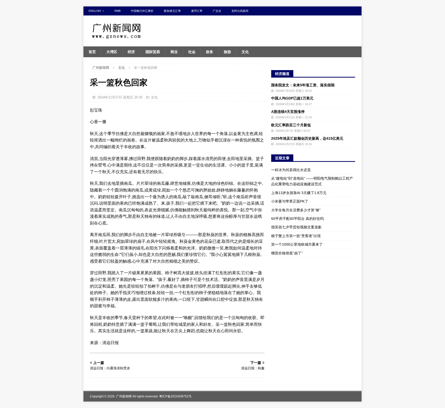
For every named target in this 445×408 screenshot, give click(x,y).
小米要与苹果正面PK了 (289, 201)
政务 (209, 52)
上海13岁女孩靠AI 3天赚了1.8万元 (299, 193)
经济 (131, 52)
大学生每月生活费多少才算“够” (296, 210)
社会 (191, 52)
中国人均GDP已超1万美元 (292, 98)
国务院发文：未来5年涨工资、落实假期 (303, 85)
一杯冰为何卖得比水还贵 (291, 170)
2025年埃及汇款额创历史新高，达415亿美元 (307, 138)
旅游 (227, 52)
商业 (174, 52)
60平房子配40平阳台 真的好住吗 (297, 219)
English (95, 10)
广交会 (217, 10)
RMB (117, 10)
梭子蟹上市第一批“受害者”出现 (296, 236)
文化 (245, 52)
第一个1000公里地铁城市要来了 (297, 244)
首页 (92, 52)
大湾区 (111, 52)
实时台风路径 (240, 10)
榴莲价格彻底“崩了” (287, 253)
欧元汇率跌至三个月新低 (291, 125)
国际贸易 (153, 52)
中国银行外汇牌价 (142, 10)
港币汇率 (196, 10)
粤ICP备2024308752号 (175, 396)
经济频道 (282, 74)
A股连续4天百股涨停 (288, 112)
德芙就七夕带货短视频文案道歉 (296, 227)
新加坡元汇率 (172, 10)
